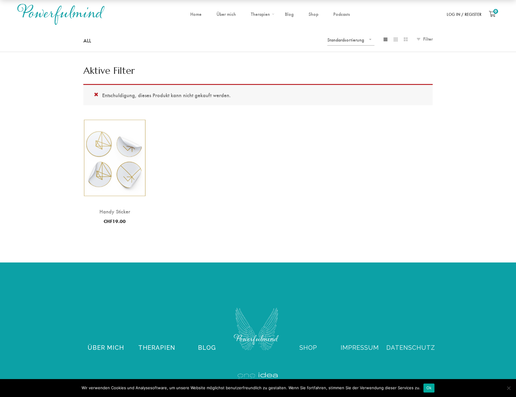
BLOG (207, 347)
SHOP (308, 347)
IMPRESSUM (360, 347)
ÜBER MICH (106, 347)
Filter (428, 39)
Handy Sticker (114, 211)
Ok (429, 387)
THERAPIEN (156, 347)
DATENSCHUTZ (410, 347)
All (87, 40)
